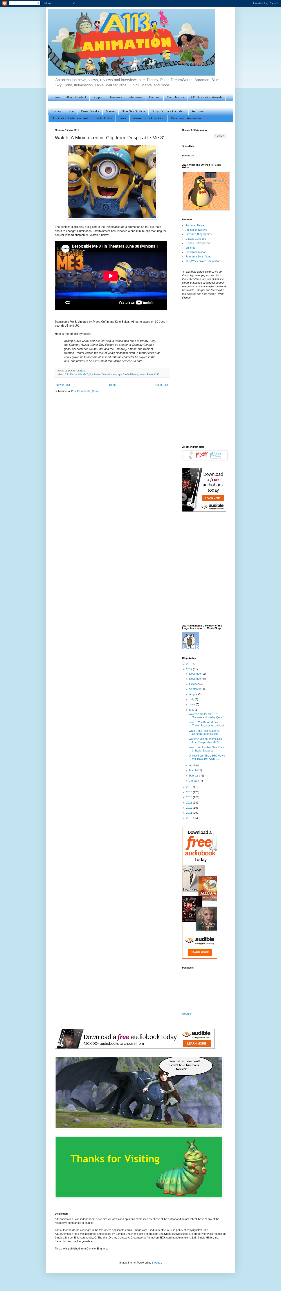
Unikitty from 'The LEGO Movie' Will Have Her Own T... (207, 757)
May (192, 709)
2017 (189, 669)
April (192, 765)
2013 (189, 802)
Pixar (70, 111)
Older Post (161, 384)
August (193, 694)
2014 (189, 797)
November (195, 678)
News (143, 374)
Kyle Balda (123, 374)
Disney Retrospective (198, 243)
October (194, 684)
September (196, 689)
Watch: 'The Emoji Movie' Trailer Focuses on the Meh (207, 724)
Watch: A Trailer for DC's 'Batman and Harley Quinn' (206, 716)
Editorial (190, 247)
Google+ (187, 1013)
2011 (189, 812)
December (195, 673)
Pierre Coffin (153, 374)
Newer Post (63, 384)
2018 (189, 664)
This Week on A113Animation (203, 261)
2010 (189, 818)
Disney (56, 111)
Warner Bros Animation (148, 118)
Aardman (198, 111)
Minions (134, 374)
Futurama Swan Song (198, 256)
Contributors (175, 97)
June (192, 704)
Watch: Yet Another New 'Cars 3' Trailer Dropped (206, 749)
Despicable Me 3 (79, 374)
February (195, 775)
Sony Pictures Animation (168, 111)
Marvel (110, 111)
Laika (122, 118)
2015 (189, 792)
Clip (67, 374)
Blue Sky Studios (133, 111)
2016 (189, 787)
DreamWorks (90, 111)
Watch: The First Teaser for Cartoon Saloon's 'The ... (205, 732)
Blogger (156, 1262)
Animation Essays (196, 229)
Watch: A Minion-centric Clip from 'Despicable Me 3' (205, 740)
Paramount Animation (186, 118)
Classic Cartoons (196, 238)
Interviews (135, 97)
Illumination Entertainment (70, 118)
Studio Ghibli (103, 118)
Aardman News (195, 225)
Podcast (154, 97)
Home (55, 97)
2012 (189, 807)
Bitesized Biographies (199, 234)
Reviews (116, 97)
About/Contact (76, 97)
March (193, 770)
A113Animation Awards (206, 97)
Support (98, 97)
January (194, 780)
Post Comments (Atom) (85, 391)
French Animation (196, 252)
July (192, 699)
